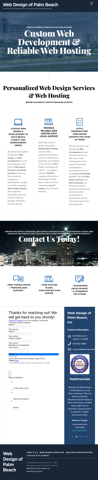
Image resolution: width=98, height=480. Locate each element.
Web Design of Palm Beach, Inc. (38, 468)
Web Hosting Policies (35, 471)
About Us (32, 452)
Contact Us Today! (38, 455)
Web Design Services (52, 452)
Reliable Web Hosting (79, 452)
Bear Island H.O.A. (80, 430)
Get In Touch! (49, 251)
